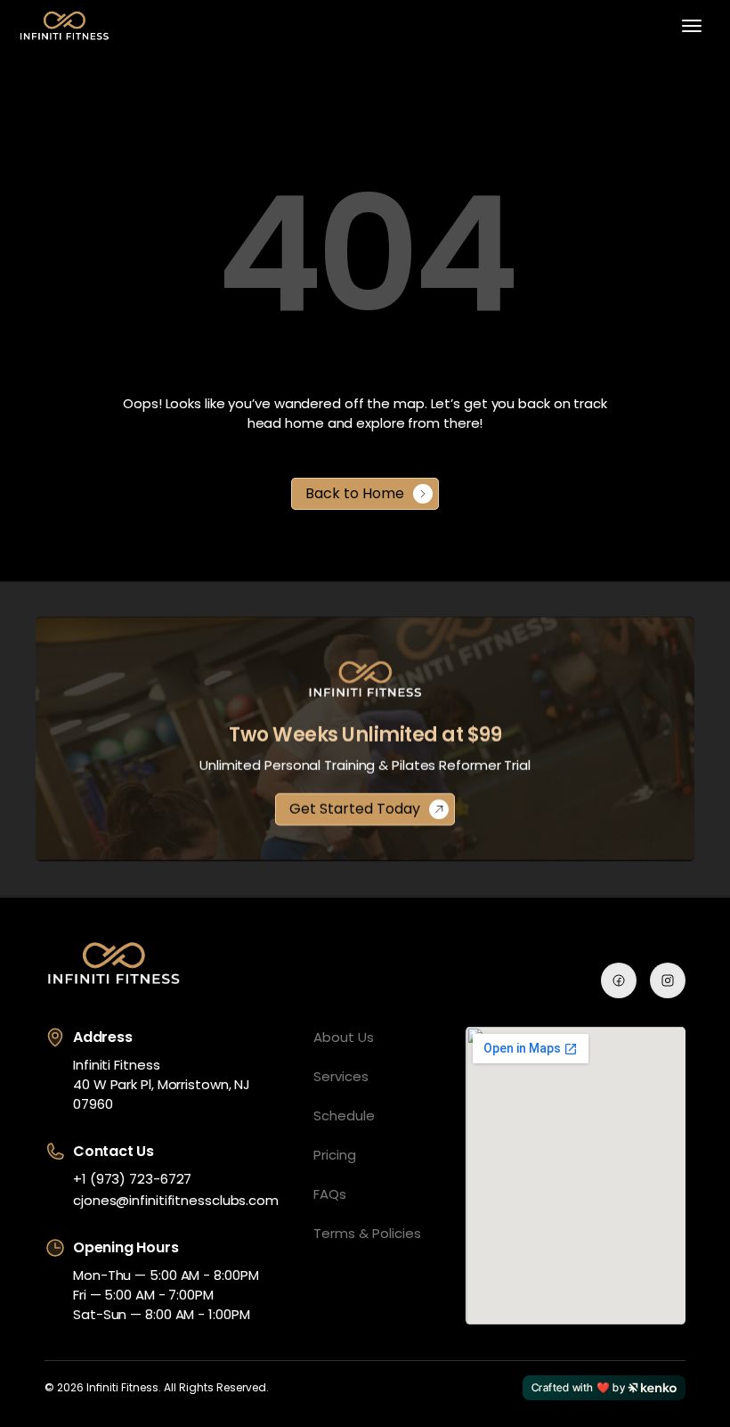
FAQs (329, 1194)
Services (341, 1076)
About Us (343, 1037)
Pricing (334, 1154)
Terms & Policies (367, 1233)
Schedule (344, 1115)
